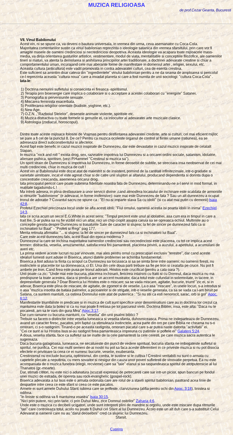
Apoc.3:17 (90, 311)
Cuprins (116, 429)
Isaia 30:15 (99, 397)
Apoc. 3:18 (183, 389)
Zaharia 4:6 (145, 401)
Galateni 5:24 (188, 331)
